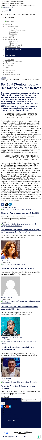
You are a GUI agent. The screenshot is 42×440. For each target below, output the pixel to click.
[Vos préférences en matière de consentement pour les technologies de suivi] (38, 436)
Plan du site (9, 411)
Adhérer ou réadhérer (16, 45)
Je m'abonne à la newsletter (11, 400)
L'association (13, 28)
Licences (8, 412)
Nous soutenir (14, 41)
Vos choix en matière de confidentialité (23, 433)
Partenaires (13, 34)
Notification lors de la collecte (14, 437)
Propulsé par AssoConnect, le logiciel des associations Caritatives (19, 426)
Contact (11, 36)
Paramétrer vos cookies (13, 418)
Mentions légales (11, 414)
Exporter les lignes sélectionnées (12, 2)
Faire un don (13, 43)
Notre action (13, 32)
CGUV (7, 416)
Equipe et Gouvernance (17, 30)
